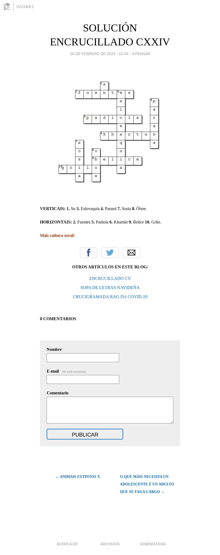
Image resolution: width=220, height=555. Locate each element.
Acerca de (67, 544)
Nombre (54, 349)
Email (131, 252)
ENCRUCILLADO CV (110, 278)
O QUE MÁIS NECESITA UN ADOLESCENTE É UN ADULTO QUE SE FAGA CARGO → (147, 484)
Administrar (153, 544)
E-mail (67, 371)
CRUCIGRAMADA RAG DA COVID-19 (110, 296)
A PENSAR (141, 54)
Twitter (110, 252)
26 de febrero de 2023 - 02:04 (99, 54)
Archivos (110, 544)
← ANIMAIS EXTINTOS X (77, 477)
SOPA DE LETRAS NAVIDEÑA (110, 287)
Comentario (57, 393)
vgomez (25, 7)
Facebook (88, 252)
